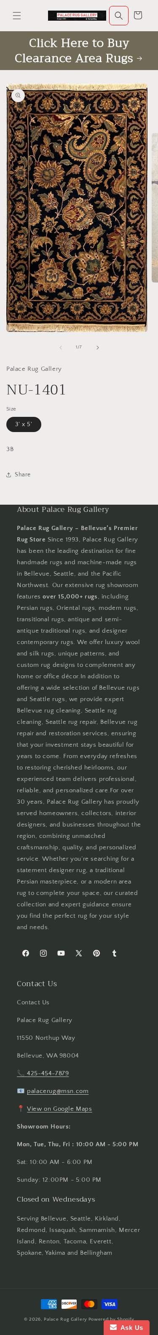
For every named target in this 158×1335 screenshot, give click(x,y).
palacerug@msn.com (57, 1091)
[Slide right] (97, 347)
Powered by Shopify (111, 1319)
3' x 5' (23, 424)
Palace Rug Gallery (65, 1319)
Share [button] (23, 474)
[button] (17, 15)
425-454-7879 (48, 1073)
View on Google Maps (59, 1108)
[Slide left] (60, 347)
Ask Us (130, 1327)
